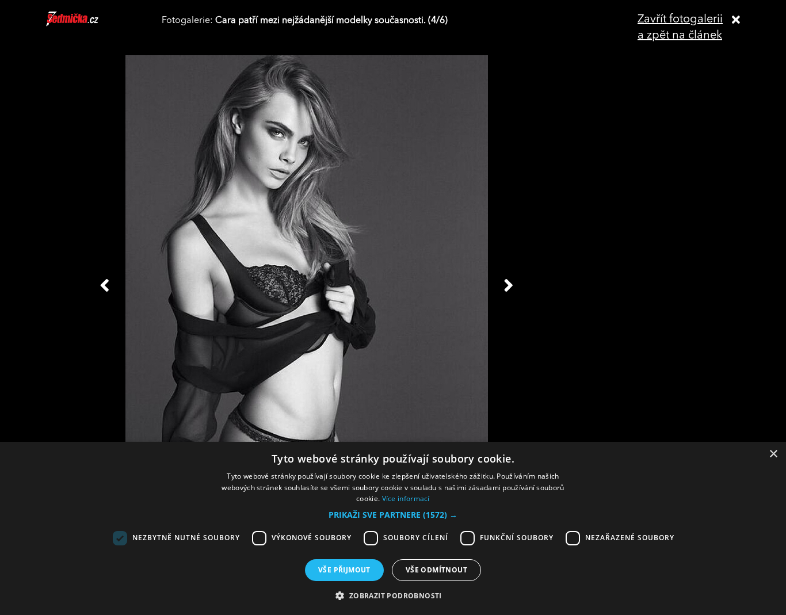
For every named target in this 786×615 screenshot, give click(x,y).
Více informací (406, 498)
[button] (393, 515)
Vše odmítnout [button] (436, 570)
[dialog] (393, 528)
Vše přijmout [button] (344, 570)
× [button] (773, 454)
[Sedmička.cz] (86, 24)
